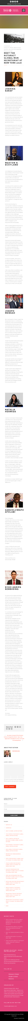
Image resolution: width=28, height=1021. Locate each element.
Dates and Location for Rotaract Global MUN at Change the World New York (15, 883)
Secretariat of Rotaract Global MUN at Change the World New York (15, 901)
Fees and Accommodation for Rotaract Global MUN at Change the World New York (15, 877)
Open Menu (23, 10)
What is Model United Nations (14, 830)
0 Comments (7, 46)
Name (5, 804)
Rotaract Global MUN (19, 1018)
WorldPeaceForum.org (17, 961)
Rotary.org (6, 963)
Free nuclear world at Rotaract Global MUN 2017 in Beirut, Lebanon (15, 942)
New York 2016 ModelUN (15, 49)
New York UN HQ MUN (17, 993)
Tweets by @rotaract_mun (10, 1006)
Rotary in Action (8, 51)
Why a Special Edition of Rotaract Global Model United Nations (14, 840)
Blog (7, 905)
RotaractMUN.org (11, 954)
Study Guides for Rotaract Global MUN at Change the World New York (13, 865)
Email (5, 809)
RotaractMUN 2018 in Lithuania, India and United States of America (14, 928)
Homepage (8, 827)
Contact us (9, 824)
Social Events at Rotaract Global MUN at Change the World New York (13, 889)
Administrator (16, 751)
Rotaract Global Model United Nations (13, 976)
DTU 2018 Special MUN (13, 959)
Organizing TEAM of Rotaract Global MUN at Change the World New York (14, 895)
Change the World (8, 47)
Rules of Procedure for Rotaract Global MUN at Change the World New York (15, 871)
